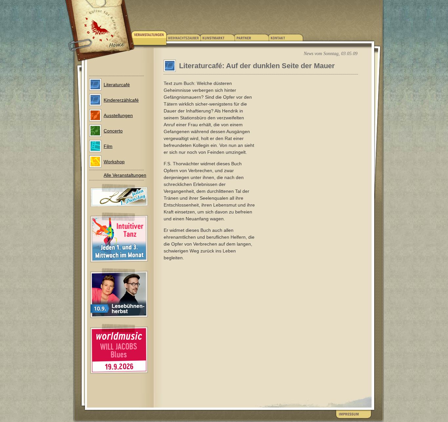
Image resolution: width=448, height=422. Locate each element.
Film (108, 146)
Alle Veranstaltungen (125, 175)
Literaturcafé (117, 84)
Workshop (114, 161)
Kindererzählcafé (121, 100)
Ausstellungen (118, 115)
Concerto (113, 130)
